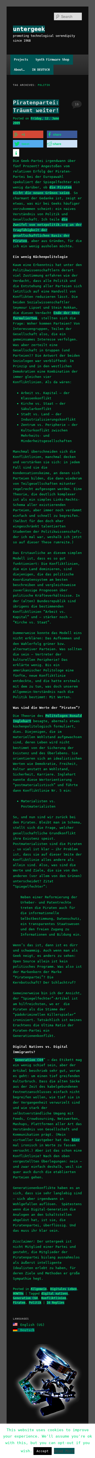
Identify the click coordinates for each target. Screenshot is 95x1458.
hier (76, 1140)
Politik (35, 1302)
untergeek (29, 29)
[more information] (16, 153)
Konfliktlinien (53, 1298)
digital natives (54, 1293)
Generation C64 (29, 1060)
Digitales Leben (63, 1289)
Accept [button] (42, 1451)
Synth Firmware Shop (52, 59)
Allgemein (39, 1289)
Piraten (19, 1302)
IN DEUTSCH (41, 69)
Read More (64, 1451)
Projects (21, 59)
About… (19, 69)
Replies (55, 1302)
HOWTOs (18, 1293)
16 (77, 104)
